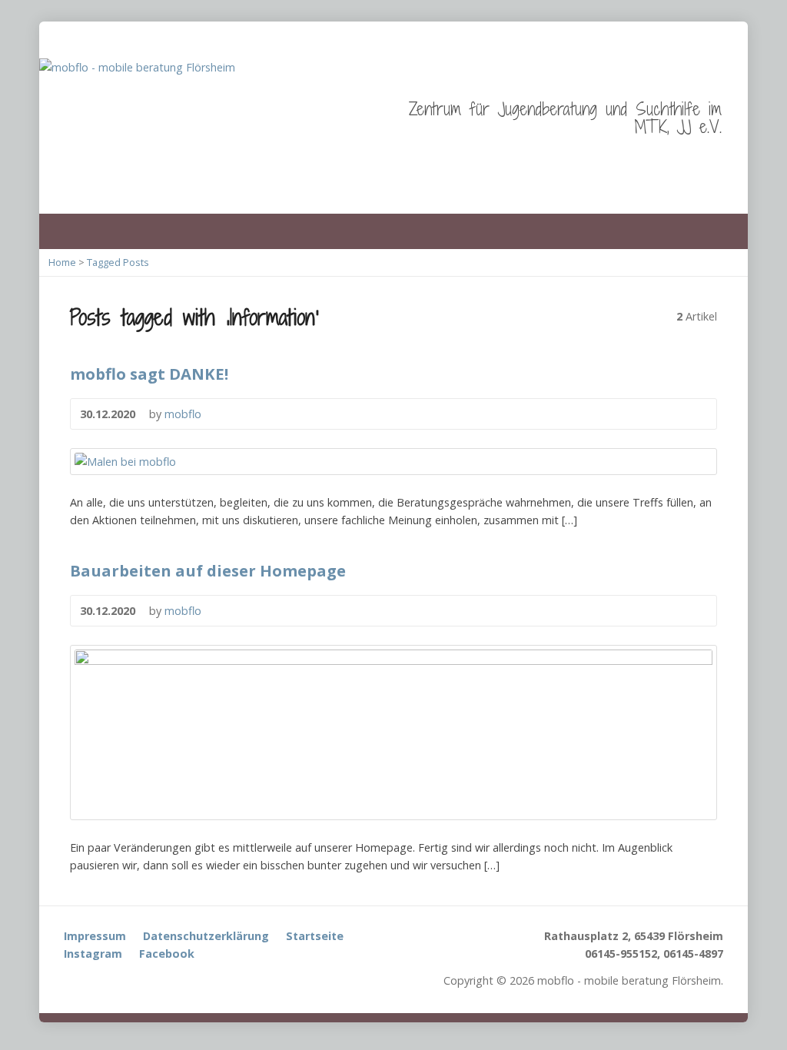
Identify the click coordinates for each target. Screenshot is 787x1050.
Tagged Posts (118, 262)
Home (62, 262)
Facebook (166, 953)
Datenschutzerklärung (206, 936)
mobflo (182, 414)
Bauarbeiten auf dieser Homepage (208, 570)
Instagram (93, 953)
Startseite (315, 936)
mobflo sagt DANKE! (149, 373)
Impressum (95, 936)
